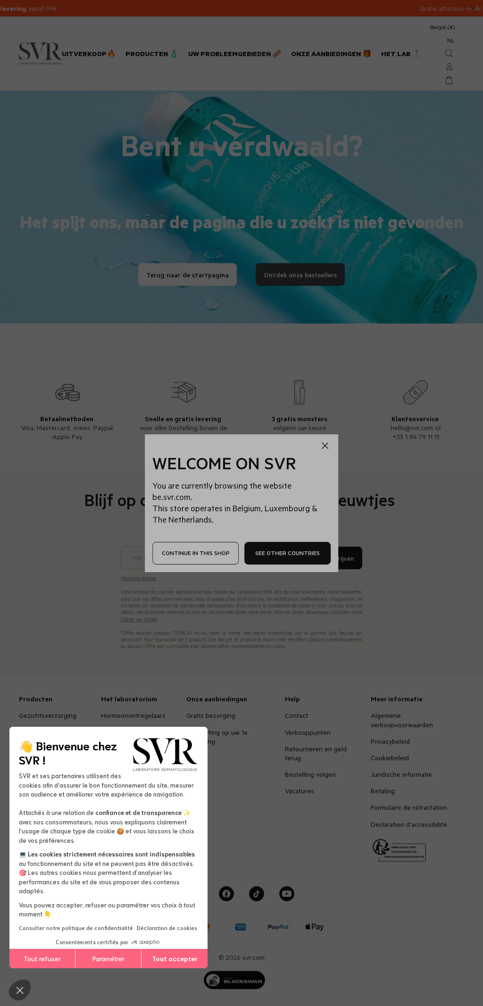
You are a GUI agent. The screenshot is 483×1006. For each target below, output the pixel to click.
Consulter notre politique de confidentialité (76, 927)
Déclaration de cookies (167, 927)
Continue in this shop (196, 553)
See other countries (287, 553)
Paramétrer (108, 958)
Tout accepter (175, 958)
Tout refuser (42, 958)
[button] (19, 990)
